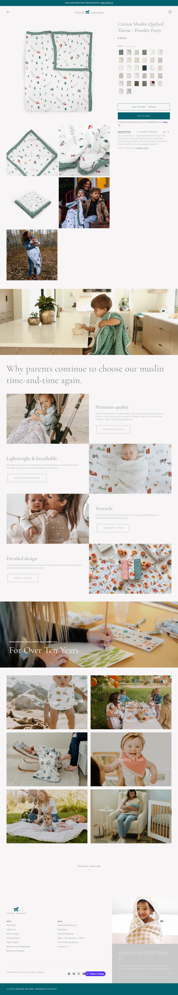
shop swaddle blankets (27, 478)
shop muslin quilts (113, 429)
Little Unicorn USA (18, 989)
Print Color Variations (68, 942)
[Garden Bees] (137, 69)
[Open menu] (10, 12)
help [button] (60, 921)
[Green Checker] (137, 53)
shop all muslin (22, 578)
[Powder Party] (137, 76)
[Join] (169, 974)
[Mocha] (145, 84)
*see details (106, 3)
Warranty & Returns (67, 925)
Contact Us (63, 946)
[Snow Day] (122, 84)
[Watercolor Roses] (161, 69)
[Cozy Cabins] (129, 53)
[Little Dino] (161, 53)
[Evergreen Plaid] (145, 69)
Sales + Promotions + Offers (71, 938)
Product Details (149, 132)
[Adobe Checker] (153, 76)
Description (124, 132)
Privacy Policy (13, 938)
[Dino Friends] (161, 76)
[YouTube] (84, 974)
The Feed (11, 925)
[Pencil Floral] (153, 53)
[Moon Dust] (161, 61)
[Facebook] (69, 974)
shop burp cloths (112, 528)
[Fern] (137, 84)
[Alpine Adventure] (137, 61)
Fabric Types (13, 942)
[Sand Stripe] (145, 61)
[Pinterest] (74, 974)
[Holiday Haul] (153, 84)
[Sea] (122, 53)
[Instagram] (79, 974)
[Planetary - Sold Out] (129, 92)
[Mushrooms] (122, 69)
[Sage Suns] (145, 53)
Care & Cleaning (65, 934)
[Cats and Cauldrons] (153, 69)
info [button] (9, 921)
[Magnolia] (153, 61)
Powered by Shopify (46, 989)
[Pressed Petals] (145, 76)
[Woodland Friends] (129, 69)
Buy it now (144, 116)
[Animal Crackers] (129, 61)
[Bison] (122, 92)
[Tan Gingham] (161, 84)
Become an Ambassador (18, 946)
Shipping (62, 929)
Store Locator (13, 934)
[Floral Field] (122, 61)
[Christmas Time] (129, 76)
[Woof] (122, 76)
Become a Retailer (15, 951)
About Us (11, 929)
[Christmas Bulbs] (129, 84)
